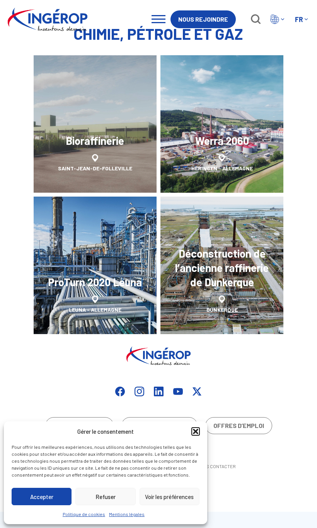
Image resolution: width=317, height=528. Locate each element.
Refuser (105, 496)
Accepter (41, 496)
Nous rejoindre (203, 19)
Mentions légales (127, 514)
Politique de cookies (84, 514)
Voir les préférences (169, 496)
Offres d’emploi (238, 425)
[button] (195, 431)
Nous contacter (216, 466)
